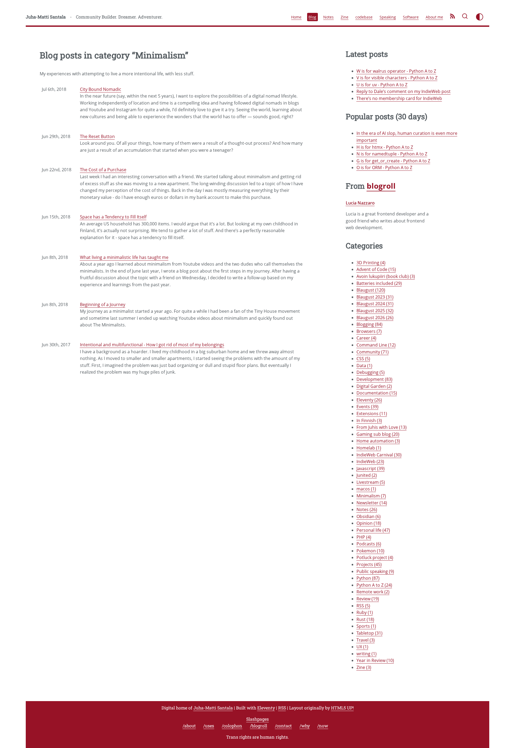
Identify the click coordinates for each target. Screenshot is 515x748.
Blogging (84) (369, 324)
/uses (208, 725)
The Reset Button (97, 136)
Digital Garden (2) (374, 386)
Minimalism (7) (371, 496)
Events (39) (367, 407)
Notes (328, 17)
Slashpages (257, 719)
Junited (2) (366, 475)
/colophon (232, 725)
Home (296, 17)
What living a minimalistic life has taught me (124, 257)
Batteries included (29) (379, 283)
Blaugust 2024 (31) (374, 304)
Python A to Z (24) (374, 585)
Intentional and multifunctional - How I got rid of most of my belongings (152, 345)
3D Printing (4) (370, 263)
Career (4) (366, 338)
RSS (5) (363, 606)
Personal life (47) (373, 530)
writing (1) (366, 654)
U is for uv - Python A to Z (381, 85)
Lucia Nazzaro (360, 203)
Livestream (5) (370, 482)
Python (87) (368, 578)
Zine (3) (363, 667)
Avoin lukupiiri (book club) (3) (385, 276)
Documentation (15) (376, 393)
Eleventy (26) (369, 400)
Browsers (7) (369, 331)
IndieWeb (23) (370, 461)
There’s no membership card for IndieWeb (399, 98)
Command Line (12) (376, 345)
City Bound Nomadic (100, 89)
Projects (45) (369, 564)
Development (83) (374, 379)
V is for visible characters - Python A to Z (396, 78)
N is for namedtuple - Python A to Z (391, 154)
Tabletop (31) (369, 633)
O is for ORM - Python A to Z (384, 167)
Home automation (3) (378, 441)
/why (305, 725)
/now (322, 725)
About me (434, 17)
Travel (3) (365, 640)
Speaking (388, 17)
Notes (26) (366, 509)
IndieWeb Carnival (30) (379, 455)
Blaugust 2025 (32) (374, 311)
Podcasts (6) (368, 544)
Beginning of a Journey (102, 304)
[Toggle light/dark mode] (479, 16)
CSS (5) (363, 359)
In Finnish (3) (369, 420)
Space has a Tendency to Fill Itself (113, 217)
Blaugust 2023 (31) (374, 297)
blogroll (381, 186)
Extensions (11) (371, 413)
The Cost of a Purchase (103, 170)
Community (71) (372, 352)
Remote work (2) (372, 592)
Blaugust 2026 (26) (374, 318)
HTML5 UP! (342, 707)
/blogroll (258, 725)
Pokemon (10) (370, 551)
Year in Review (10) (375, 660)
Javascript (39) (370, 468)
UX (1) (362, 647)
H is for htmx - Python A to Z (384, 147)
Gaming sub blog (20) (377, 434)
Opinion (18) (368, 523)
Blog (312, 17)
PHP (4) (363, 537)
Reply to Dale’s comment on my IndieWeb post (403, 91)
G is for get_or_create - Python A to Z (393, 161)
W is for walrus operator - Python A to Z (396, 71)
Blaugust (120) (370, 290)
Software (411, 17)
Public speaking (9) (375, 571)
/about (189, 725)
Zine (344, 17)
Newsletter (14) (371, 503)
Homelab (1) (368, 448)
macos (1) (366, 489)
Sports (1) (366, 626)
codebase (364, 17)
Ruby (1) (364, 612)
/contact (283, 725)
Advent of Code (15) (376, 269)
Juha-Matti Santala (46, 17)
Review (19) (367, 599)
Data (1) (364, 366)
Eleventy (266, 707)
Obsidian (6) (368, 516)
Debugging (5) (370, 372)
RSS (282, 707)
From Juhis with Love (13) (381, 427)
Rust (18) (365, 619)
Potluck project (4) (374, 557)
